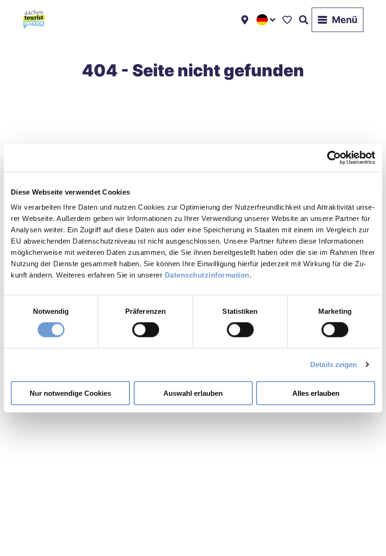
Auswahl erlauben (193, 393)
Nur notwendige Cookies (70, 393)
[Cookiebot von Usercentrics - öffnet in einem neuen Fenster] (334, 158)
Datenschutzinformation (207, 274)
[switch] (145, 329)
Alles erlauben (315, 393)
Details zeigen (333, 364)
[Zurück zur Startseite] (34, 20)
